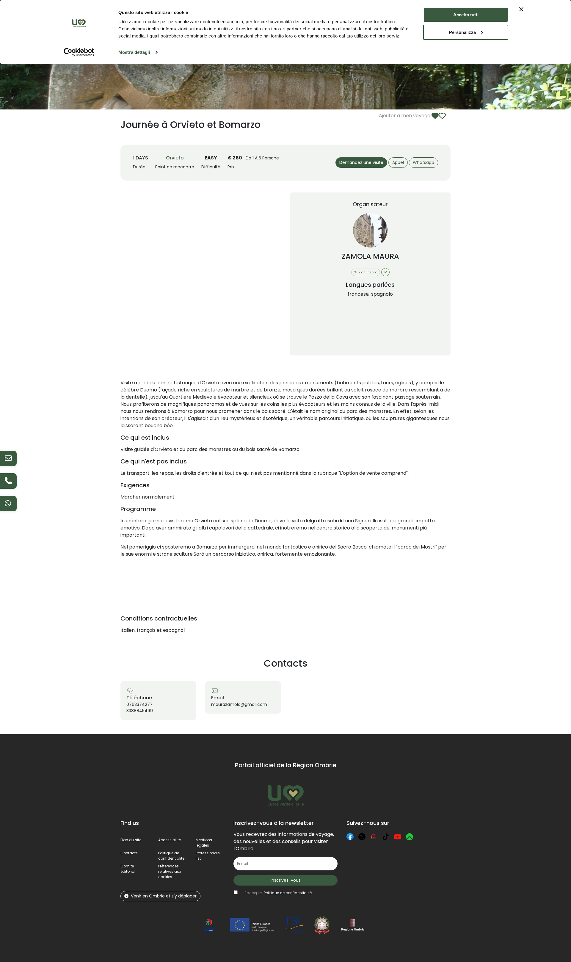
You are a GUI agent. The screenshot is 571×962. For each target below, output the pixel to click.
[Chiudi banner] (521, 9)
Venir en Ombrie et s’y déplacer (164, 896)
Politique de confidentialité (171, 855)
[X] (361, 836)
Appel (398, 162)
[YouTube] (397, 836)
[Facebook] (350, 836)
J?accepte (277, 892)
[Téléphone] (8, 481)
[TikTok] (385, 836)
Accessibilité (169, 839)
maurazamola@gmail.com (239, 704)
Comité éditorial (127, 869)
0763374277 (139, 704)
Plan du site (130, 839)
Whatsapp (423, 162)
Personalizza (462, 32)
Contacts (129, 853)
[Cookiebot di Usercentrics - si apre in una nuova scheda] (79, 52)
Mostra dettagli (134, 52)
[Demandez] (8, 458)
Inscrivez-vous (286, 880)
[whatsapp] (8, 503)
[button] (169, 871)
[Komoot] (409, 836)
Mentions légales (204, 842)
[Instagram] (373, 836)
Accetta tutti (466, 14)
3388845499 (139, 711)
